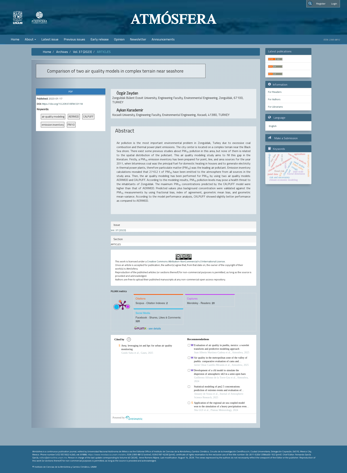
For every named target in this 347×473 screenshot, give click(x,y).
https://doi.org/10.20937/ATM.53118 (62, 103)
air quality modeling (53, 116)
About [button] (29, 39)
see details (155, 328)
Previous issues (74, 39)
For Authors (274, 99)
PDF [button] (70, 91)
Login (334, 3)
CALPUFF (88, 116)
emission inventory (53, 124)
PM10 (71, 124)
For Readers (275, 92)
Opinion (119, 39)
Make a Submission (285, 138)
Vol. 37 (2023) (82, 52)
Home (15, 39)
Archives (62, 52)
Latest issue (49, 39)
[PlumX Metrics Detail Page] (123, 305)
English (273, 126)
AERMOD (73, 116)
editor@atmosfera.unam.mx (53, 457)
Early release (100, 39)
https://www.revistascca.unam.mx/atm (107, 454)
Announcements (163, 39)
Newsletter (138, 39)
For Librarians (275, 106)
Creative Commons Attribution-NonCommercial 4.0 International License (186, 261)
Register (320, 3)
